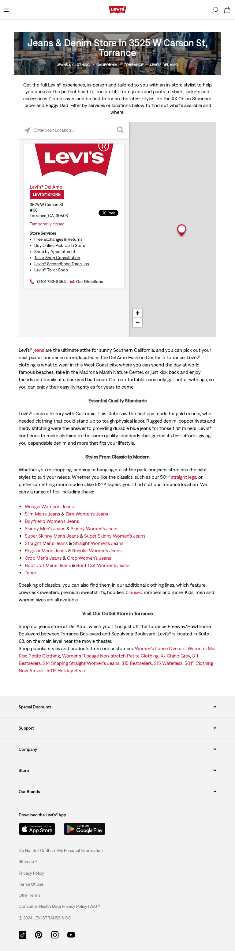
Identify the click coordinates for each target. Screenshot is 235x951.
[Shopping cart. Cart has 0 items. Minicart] (227, 10)
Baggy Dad (57, 105)
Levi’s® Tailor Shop (51, 269)
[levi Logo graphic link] (117, 9)
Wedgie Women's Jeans (49, 506)
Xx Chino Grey (175, 655)
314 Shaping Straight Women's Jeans (81, 663)
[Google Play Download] (84, 829)
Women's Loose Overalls (160, 648)
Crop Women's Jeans (89, 558)
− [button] (138, 322)
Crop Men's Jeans (43, 558)
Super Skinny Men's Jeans (52, 536)
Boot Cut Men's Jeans (48, 565)
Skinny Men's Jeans (45, 528)
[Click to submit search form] (120, 130)
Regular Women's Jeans (96, 550)
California (106, 65)
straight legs (183, 477)
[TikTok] (22, 934)
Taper (30, 572)
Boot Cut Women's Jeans (102, 565)
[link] (28, 861)
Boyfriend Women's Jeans (52, 521)
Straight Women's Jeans (98, 543)
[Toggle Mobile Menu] (6, 10)
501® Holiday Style (66, 670)
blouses (134, 592)
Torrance (133, 65)
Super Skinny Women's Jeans (114, 536)
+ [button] (138, 313)
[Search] (215, 10)
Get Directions (89, 281)
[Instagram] (55, 934)
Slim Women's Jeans (86, 513)
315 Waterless (168, 663)
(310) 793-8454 (51, 281)
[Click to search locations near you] (27, 130)
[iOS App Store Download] (37, 829)
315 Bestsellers (136, 663)
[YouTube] (71, 934)
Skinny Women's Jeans (94, 528)
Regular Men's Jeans (46, 550)
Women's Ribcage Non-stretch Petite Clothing (110, 655)
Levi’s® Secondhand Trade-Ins (61, 263)
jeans (38, 350)
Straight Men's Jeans (46, 543)
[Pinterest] (39, 934)
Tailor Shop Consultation (57, 257)
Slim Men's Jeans (42, 513)
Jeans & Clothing (73, 65)
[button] (31, 873)
